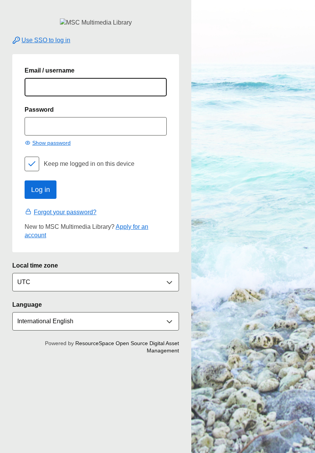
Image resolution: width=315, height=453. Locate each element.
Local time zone (35, 265)
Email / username (50, 70)
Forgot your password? (65, 212)
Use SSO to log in (46, 40)
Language (27, 304)
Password (39, 109)
